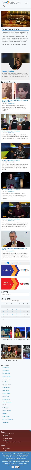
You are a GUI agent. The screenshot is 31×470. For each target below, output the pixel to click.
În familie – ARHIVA (11, 360)
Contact (7, 440)
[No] (29, 461)
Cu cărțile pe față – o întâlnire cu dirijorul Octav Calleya (15, 101)
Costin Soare (5, 370)
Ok (13, 467)
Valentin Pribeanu (6, 410)
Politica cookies (8, 438)
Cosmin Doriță (5, 367)
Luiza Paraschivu (6, 384)
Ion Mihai (4, 413)
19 (12, 314)
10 (3, 311)
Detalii (17, 467)
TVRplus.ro (7, 448)
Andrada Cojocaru (19, 339)
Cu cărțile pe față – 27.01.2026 (11, 219)
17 (17, 263)
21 (20, 314)
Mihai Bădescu (6, 404)
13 (16, 311)
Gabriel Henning (6, 393)
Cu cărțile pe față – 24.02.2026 (11, 160)
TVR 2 (6, 450)
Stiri (5, 437)
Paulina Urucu (5, 407)
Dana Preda (5, 381)
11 (7, 311)
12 (12, 311)
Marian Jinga (5, 396)
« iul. (2, 322)
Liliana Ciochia (5, 416)
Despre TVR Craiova (9, 433)
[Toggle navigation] (26, 2)
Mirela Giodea (8, 71)
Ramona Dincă (5, 379)
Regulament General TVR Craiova (12, 442)
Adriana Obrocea (7, 339)
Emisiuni (7, 435)
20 (16, 314)
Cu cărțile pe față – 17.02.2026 (11, 189)
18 (7, 314)
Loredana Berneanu (7, 402)
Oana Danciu (5, 422)
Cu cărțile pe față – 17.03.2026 (11, 131)
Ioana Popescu (6, 373)
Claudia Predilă (6, 387)
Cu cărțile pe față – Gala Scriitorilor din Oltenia (14, 249)
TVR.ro (6, 447)
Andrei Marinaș (6, 399)
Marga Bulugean (6, 376)
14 (20, 311)
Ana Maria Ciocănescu (7, 419)
